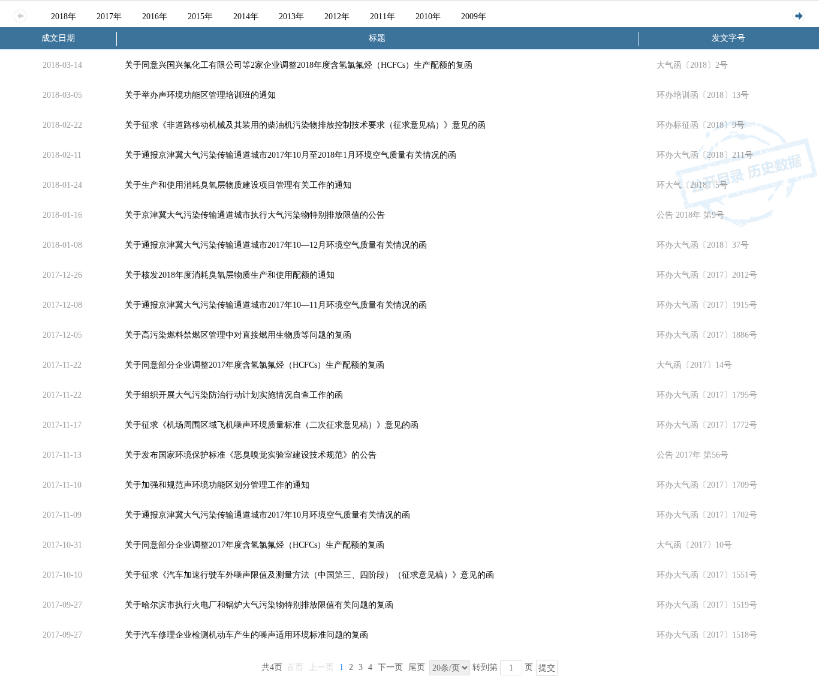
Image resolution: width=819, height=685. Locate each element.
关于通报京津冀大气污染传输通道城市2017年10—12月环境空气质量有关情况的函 (276, 245)
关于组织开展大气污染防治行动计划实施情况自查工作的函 (234, 394)
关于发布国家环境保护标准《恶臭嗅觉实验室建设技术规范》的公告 (251, 454)
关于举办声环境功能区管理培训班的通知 (200, 95)
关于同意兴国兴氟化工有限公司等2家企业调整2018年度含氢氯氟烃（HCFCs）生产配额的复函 (298, 65)
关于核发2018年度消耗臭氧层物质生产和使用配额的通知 (230, 275)
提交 (546, 667)
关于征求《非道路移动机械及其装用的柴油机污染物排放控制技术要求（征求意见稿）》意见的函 (305, 125)
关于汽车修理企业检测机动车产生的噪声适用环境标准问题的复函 (246, 634)
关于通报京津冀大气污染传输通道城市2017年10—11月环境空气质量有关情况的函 (276, 305)
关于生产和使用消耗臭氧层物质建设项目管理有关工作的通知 (238, 185)
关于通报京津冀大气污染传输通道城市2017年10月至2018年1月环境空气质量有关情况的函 (290, 155)
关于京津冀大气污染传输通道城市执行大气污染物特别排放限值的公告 (255, 215)
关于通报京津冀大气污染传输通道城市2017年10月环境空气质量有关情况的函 (267, 514)
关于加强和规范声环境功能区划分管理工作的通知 (217, 484)
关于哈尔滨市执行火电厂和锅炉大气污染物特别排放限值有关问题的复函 (259, 604)
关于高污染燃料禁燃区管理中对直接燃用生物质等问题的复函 (238, 335)
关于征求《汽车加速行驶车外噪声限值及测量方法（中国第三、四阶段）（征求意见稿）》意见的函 (309, 574)
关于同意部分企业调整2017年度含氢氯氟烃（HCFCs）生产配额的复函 (254, 364)
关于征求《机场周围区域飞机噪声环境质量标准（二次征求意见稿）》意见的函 (271, 424)
